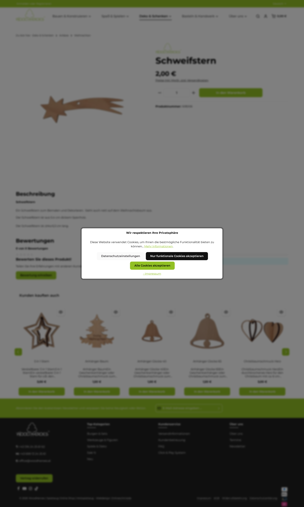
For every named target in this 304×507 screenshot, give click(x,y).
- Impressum (152, 273)
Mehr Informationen (158, 246)
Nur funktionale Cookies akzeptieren (177, 256)
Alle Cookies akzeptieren (152, 265)
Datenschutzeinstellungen (120, 256)
